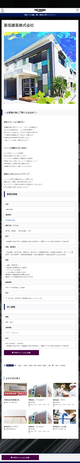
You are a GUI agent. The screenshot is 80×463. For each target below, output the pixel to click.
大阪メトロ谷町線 (60, 365)
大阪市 (25, 365)
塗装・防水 (10, 365)
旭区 (49, 365)
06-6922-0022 (10, 220)
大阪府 (19, 365)
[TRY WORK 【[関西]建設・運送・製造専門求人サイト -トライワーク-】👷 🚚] (40, 10)
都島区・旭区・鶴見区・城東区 (37, 365)
